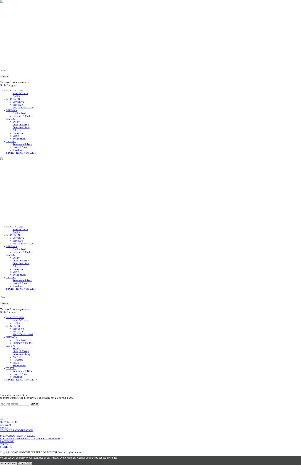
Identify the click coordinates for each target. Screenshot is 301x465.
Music (16, 135)
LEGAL (4, 427)
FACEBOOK (7, 441)
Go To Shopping (8, 85)
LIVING (10, 119)
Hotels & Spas (20, 147)
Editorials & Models (22, 116)
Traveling (17, 150)
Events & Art (19, 138)
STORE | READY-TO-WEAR (21, 152)
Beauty (16, 121)
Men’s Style (18, 102)
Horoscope (18, 133)
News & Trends (20, 93)
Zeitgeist (17, 130)
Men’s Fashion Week (23, 107)
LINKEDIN (6, 447)
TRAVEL (11, 141)
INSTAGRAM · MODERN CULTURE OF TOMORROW (30, 438)
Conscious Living (21, 127)
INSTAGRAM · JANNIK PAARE (17, 435)
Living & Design (21, 124)
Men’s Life (18, 104)
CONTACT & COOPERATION (16, 430)
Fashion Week (20, 113)
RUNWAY (11, 110)
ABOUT (4, 419)
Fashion (16, 96)
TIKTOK (5, 444)
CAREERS (6, 424)
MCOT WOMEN (15, 90)
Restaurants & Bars (22, 144)
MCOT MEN (13, 99)
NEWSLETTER (8, 422)
